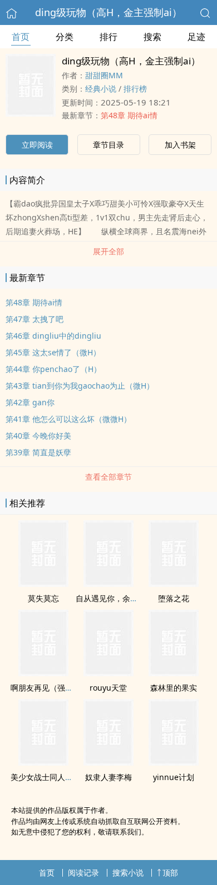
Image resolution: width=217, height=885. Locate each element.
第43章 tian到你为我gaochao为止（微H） (80, 385)
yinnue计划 (173, 777)
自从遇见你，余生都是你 (118, 598)
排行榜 (135, 88)
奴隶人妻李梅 (108, 777)
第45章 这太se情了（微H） (53, 352)
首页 (20, 37)
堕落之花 (173, 598)
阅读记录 (83, 872)
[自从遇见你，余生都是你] (108, 583)
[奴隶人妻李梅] (108, 762)
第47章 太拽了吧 (34, 319)
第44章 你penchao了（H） (53, 369)
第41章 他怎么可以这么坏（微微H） (68, 419)
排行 (108, 37)
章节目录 (108, 144)
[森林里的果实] (174, 673)
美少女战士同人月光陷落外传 (61, 777)
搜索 (152, 37)
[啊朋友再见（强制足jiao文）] (43, 673)
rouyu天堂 (108, 687)
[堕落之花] (174, 583)
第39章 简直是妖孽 (38, 452)
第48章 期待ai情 (129, 115)
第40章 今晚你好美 (38, 435)
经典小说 (100, 88)
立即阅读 (37, 144)
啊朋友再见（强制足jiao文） (60, 687)
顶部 (170, 872)
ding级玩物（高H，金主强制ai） (108, 12)
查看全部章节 (108, 476)
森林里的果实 (173, 687)
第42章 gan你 (30, 402)
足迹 (196, 37)
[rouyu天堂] (108, 673)
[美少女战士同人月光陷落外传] (43, 762)
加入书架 (180, 144)
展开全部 (108, 251)
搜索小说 (128, 872)
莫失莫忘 (43, 598)
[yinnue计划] (174, 762)
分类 (64, 37)
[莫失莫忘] (43, 583)
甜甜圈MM (104, 75)
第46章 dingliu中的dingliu (53, 335)
